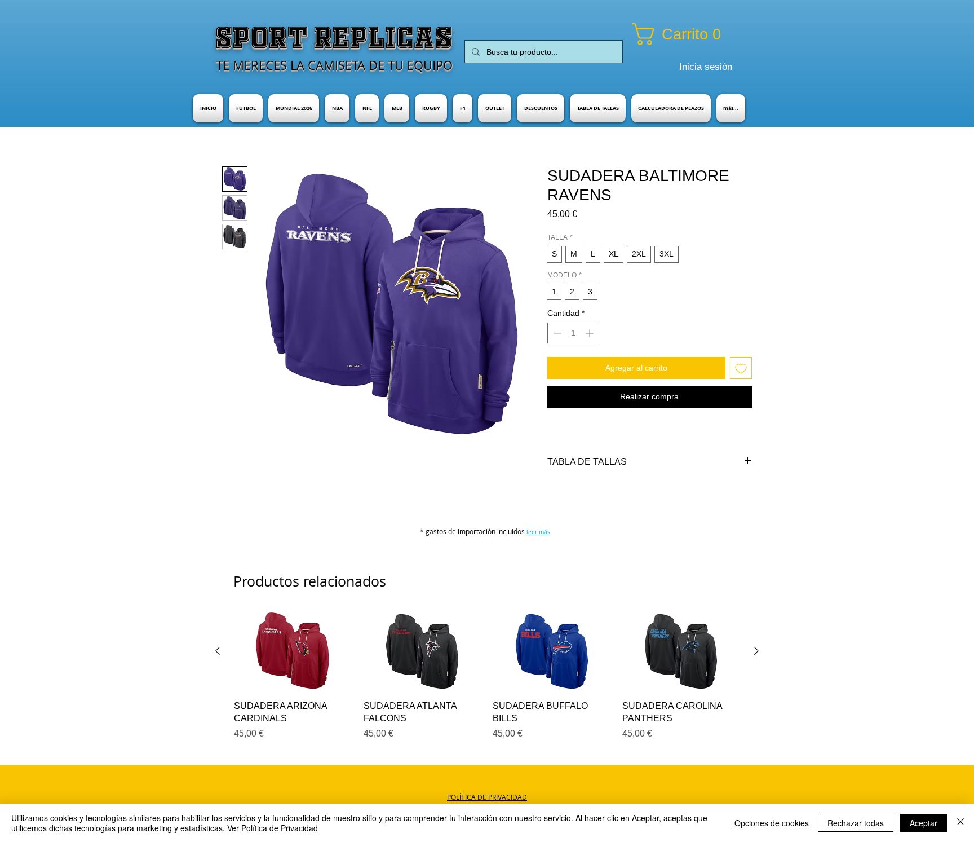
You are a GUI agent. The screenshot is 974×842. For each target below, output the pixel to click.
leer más (538, 532)
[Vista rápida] (293, 651)
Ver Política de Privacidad (272, 828)
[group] (487, 676)
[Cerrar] (960, 823)
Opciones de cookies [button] (771, 822)
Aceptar (923, 822)
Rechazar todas (855, 822)
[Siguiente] (756, 651)
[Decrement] (556, 333)
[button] (691, 34)
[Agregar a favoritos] (741, 368)
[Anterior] (217, 651)
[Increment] (590, 333)
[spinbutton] (573, 333)
